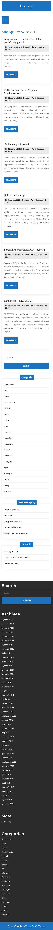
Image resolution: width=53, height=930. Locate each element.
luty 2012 (6, 795)
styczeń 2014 (7, 703)
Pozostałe (8, 438)
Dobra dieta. (9, 515)
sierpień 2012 (7, 770)
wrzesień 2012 (8, 766)
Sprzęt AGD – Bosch (12, 521)
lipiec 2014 (6, 682)
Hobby (7, 414)
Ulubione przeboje (12, 509)
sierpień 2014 (7, 678)
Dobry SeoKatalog (14, 195)
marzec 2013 (7, 741)
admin (27, 47)
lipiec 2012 (6, 774)
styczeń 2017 (7, 645)
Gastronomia (9, 402)
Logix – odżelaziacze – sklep (16, 557)
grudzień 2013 (8, 707)
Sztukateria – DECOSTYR (18, 300)
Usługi (6, 485)
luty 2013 (6, 745)
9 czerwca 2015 (14, 200)
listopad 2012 (7, 758)
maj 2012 (6, 783)
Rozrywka (8, 462)
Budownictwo (9, 384)
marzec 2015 (7, 661)
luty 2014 (6, 699)
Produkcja (8, 444)
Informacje (26, 6)
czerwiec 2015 (8, 649)
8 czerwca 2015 (14, 255)
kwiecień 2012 (8, 787)
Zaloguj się (6, 822)
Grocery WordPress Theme (19, 926)
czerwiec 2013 (8, 728)
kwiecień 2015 (8, 657)
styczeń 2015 (7, 666)
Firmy (6, 396)
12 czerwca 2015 (14, 149)
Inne (6, 426)
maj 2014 (6, 691)
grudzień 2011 (8, 804)
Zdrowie (7, 491)
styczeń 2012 (7, 800)
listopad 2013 (7, 712)
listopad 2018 (7, 632)
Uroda (6, 479)
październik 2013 (9, 716)
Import (7, 420)
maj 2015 (6, 653)
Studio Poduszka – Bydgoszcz (17, 533)
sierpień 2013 (7, 720)
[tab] (5, 20)
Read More (12, 76)
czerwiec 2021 (8, 624)
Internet (7, 432)
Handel (7, 408)
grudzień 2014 (8, 670)
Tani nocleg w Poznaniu (17, 144)
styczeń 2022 (7, 620)
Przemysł (8, 456)
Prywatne (8, 450)
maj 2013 (6, 733)
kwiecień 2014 (8, 695)
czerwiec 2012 (8, 779)
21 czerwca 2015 (14, 98)
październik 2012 (9, 762)
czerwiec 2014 (8, 687)
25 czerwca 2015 (14, 47)
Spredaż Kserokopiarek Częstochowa (24, 249)
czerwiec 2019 (8, 628)
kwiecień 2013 (8, 737)
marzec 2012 (7, 791)
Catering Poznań (11, 551)
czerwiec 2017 (8, 640)
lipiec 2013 (6, 724)
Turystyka (8, 473)
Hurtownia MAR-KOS (13, 527)
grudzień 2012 (8, 753)
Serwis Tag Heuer (11, 563)
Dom (6, 390)
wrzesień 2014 (8, 674)
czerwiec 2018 (8, 636)
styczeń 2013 (7, 749)
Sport (6, 468)
